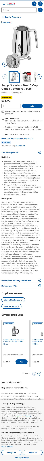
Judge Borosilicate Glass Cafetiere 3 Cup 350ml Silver (13, 341)
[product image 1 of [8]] (22, 47)
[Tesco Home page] (11, 4)
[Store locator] (40, 3)
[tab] (14, 77)
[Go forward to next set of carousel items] (39, 374)
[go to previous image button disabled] (4, 76)
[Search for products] (40, 10)
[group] (15, 344)
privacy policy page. (24, 416)
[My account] (34, 3)
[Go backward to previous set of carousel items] (34, 374)
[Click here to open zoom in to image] (4, 64)
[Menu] (3, 3)
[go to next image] (39, 76)
